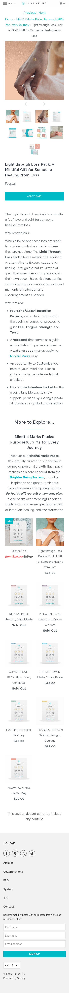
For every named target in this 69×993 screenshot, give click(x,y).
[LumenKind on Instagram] (24, 853)
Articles (8, 862)
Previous (30, 12)
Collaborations (13, 871)
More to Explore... (34, 422)
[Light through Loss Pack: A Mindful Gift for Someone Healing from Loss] (37, 70)
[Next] (42, 103)
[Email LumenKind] (33, 853)
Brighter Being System (26, 477)
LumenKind (19, 974)
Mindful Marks (20, 356)
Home (9, 19)
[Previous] (26, 103)
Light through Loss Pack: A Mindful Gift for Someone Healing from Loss (29, 169)
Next (42, 12)
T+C (5, 898)
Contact (8, 906)
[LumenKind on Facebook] (7, 853)
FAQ (6, 880)
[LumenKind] (34, 3)
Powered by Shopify (14, 978)
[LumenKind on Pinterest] (16, 853)
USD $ (9, 965)
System (8, 889)
